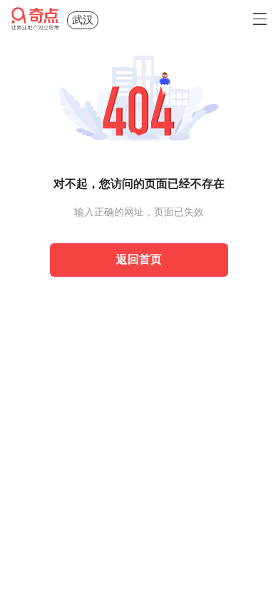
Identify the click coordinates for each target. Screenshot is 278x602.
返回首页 (139, 259)
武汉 (82, 20)
